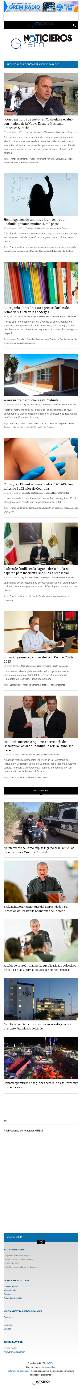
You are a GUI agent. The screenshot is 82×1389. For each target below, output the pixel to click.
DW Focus (41, 25)
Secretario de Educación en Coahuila (45, 507)
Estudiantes (33, 423)
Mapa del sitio (10, 1290)
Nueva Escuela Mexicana (26, 162)
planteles (44, 684)
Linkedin (7, 1328)
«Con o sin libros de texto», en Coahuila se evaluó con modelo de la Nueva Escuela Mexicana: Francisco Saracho (38, 124)
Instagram (8, 1324)
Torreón (48, 132)
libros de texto (42, 338)
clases (13, 338)
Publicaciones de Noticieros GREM (23, 1130)
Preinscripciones (11, 427)
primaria (7, 342)
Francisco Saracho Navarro (41, 158)
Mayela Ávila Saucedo (66, 132)
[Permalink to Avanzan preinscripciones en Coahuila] (41, 375)
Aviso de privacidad (13, 1297)
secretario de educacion (23, 342)
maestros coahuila (67, 246)
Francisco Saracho (18, 158)
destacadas (40, 228)
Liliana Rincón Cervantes (64, 316)
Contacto (8, 1293)
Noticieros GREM (41, 41)
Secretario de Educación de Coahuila (56, 250)
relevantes (38, 132)
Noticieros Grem (51, 754)
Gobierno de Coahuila (38, 777)
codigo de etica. (49, 1366)
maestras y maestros (38, 246)
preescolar (72, 338)
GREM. (50, 1363)
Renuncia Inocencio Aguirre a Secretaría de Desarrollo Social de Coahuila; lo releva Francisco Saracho (38, 746)
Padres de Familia (58, 338)
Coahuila (30, 228)
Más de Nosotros (41, 1242)
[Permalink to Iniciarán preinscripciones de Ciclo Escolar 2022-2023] (41, 632)
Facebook (8, 1317)
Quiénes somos (11, 1286)
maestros (53, 246)
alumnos (13, 423)
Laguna (29, 132)
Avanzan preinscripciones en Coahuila (31, 400)
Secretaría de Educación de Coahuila (21, 250)
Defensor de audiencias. (19, 1370)
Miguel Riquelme (66, 423)
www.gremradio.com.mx (15, 1351)
